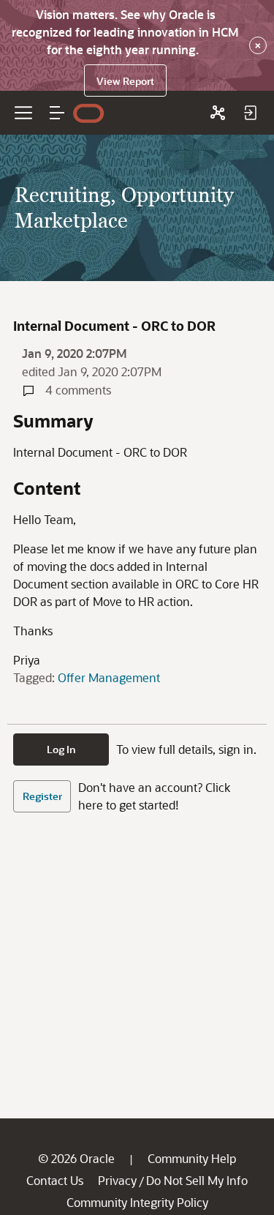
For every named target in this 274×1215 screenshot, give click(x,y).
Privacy (117, 1180)
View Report (125, 81)
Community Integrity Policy (137, 1202)
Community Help (192, 1158)
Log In (61, 749)
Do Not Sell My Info (197, 1180)
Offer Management (109, 677)
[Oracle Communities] (218, 113)
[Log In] (250, 113)
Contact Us (54, 1180)
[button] (57, 113)
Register (42, 796)
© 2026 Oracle (76, 1158)
